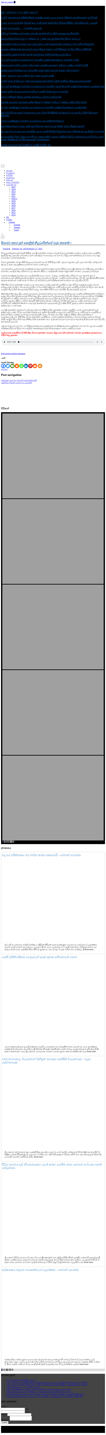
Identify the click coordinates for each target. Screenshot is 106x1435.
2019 (13, 203)
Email (4, 1414)
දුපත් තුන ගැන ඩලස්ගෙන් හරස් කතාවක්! (19, 380)
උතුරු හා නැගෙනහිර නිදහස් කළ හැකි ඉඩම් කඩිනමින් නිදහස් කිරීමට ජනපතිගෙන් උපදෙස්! (49, 23)
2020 (13, 201)
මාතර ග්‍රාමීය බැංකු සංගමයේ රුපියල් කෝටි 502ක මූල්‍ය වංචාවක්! (34, 91)
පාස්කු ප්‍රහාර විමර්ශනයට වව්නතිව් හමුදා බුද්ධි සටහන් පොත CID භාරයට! (40, 70)
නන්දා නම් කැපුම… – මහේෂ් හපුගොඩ (21, 28)
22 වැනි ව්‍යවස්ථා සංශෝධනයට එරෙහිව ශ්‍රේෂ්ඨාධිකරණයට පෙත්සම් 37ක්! (40, 60)
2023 (13, 192)
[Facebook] (3, 366)
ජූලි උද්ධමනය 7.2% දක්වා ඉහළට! (19, 12)
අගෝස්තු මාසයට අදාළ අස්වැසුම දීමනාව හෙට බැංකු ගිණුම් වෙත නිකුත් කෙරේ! (43, 126)
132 (11, 841)
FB (7, 217)
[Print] (17, 366)
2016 (13, 210)
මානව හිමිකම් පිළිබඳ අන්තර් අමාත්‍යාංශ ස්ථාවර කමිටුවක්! (31, 97)
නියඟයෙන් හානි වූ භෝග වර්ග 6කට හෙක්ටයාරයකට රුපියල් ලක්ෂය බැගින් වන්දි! (44, 65)
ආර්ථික (9, 175)
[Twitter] (8, 366)
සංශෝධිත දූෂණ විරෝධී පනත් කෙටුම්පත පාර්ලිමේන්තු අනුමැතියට (36, 54)
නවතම (9, 170)
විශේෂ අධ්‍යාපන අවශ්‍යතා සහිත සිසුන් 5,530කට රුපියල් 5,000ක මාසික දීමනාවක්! (44, 102)
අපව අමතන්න (12, 182)
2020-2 (14, 199)
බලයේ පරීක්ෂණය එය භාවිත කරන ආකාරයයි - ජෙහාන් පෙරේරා (41, 855)
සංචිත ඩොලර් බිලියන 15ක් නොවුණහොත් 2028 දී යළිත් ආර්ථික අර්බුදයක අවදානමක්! (46, 81)
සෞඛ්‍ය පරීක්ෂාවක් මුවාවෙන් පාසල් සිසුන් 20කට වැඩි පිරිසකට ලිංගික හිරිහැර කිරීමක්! (46, 49)
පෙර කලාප (11, 185)
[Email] (12, 366)
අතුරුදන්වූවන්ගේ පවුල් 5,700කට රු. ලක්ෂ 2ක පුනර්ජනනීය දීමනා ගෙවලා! (41, 39)
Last (26, 1412)
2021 (13, 196)
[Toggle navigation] (2, 166)
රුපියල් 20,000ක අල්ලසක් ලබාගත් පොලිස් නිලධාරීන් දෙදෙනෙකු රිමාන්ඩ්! (40, 33)
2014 (13, 215)
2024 (13, 189)
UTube (9, 220)
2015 (13, 213)
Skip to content (7, 2)
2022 (13, 194)
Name (4, 1406)
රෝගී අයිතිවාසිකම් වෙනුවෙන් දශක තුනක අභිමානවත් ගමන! (39, 957)
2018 (13, 206)
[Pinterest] (30, 366)
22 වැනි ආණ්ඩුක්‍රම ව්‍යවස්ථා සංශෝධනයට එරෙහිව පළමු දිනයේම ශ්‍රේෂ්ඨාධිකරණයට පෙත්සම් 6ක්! (53, 86)
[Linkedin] (26, 366)
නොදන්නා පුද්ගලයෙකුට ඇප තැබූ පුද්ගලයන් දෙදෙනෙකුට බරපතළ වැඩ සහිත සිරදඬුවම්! (47, 44)
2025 (13, 187)
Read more (89, 949)
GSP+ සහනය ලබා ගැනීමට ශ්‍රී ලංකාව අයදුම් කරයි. (27, 75)
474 (10, 1370)
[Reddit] (35, 366)
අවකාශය (10, 178)
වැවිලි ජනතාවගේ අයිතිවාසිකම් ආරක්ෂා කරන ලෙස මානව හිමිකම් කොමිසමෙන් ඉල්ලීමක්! (49, 17)
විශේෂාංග (10, 173)
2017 (13, 208)
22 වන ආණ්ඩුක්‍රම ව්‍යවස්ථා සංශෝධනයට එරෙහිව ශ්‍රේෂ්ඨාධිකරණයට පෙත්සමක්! (44, 107)
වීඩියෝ (9, 180)
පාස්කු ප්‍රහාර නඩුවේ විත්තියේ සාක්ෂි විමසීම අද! (26, 145)
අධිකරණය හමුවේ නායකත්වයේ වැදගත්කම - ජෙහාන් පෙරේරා (40, 1269)
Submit (4, 1422)
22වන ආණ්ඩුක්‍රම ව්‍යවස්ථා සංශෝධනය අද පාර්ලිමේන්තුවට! (32, 121)
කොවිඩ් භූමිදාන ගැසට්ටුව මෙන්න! (16, 383)
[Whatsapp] (21, 366)
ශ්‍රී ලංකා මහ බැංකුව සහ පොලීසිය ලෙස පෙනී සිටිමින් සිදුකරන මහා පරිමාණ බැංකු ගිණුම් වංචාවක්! (52, 131)
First (27, 1409)
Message (5, 1420)
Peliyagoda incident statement (13, 353)
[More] (40, 366)
